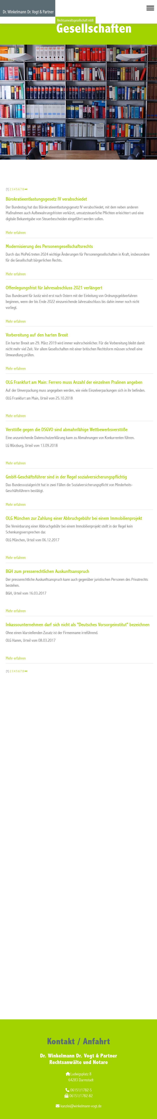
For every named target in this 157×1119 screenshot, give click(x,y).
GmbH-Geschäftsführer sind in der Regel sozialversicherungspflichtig (66, 477)
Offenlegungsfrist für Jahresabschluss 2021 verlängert (54, 288)
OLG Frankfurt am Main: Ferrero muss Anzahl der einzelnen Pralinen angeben (74, 382)
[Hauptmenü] (150, 9)
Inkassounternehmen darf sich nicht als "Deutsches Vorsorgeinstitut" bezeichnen (78, 625)
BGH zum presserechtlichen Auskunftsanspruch (47, 571)
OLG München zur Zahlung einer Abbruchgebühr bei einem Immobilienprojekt (74, 518)
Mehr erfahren (16, 232)
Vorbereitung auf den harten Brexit (37, 335)
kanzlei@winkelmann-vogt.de (81, 1106)
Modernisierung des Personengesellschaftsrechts (49, 246)
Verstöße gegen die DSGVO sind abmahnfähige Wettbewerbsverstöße (67, 429)
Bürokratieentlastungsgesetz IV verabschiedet (46, 199)
